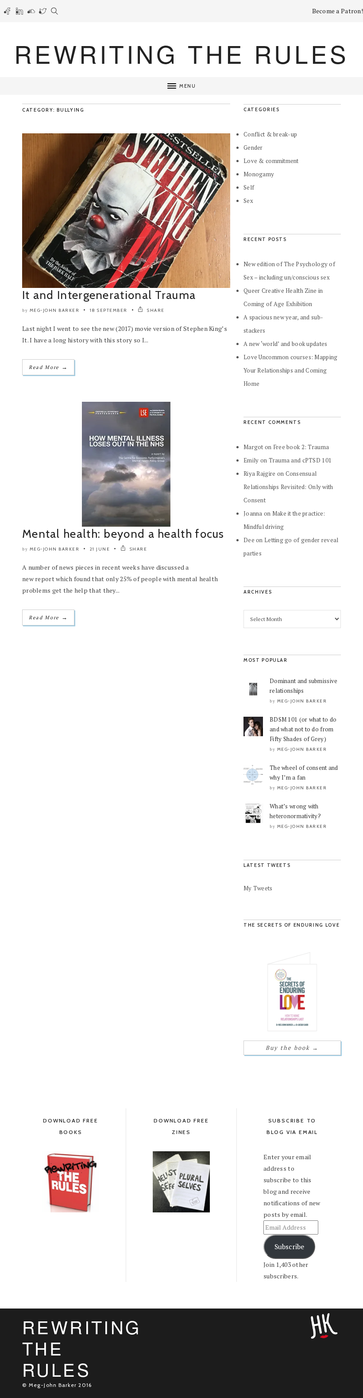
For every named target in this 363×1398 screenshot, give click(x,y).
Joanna (253, 513)
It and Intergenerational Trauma (109, 295)
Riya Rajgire (259, 474)
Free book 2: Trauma (301, 447)
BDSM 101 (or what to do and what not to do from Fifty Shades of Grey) (303, 729)
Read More (48, 367)
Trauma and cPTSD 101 (300, 460)
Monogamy (258, 174)
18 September (108, 310)
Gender (253, 147)
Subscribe (289, 1246)
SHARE (155, 310)
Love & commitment (271, 161)
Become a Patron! (337, 11)
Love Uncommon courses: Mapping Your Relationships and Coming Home (290, 370)
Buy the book (292, 1048)
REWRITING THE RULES (181, 53)
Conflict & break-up (270, 134)
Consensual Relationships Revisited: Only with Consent (288, 487)
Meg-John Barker (55, 310)
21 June (100, 549)
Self (248, 187)
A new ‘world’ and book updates (285, 344)
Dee (249, 540)
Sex (248, 201)
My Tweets (258, 888)
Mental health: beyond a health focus (123, 534)
